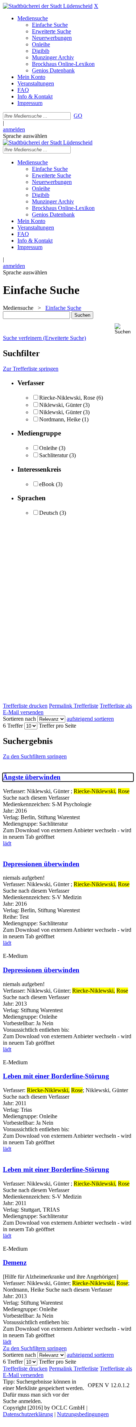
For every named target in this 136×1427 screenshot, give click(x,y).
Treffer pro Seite (57, 726)
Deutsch (48, 513)
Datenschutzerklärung (28, 1414)
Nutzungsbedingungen (83, 1414)
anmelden (14, 129)
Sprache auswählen (25, 136)
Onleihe (48, 448)
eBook (46, 484)
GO (78, 116)
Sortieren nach (19, 719)
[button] (124, 328)
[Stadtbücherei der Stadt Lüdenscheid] (47, 6)
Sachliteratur (53, 455)
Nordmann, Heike (60, 419)
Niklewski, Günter (60, 405)
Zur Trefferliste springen (30, 369)
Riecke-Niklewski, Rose (67, 398)
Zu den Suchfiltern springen (35, 756)
